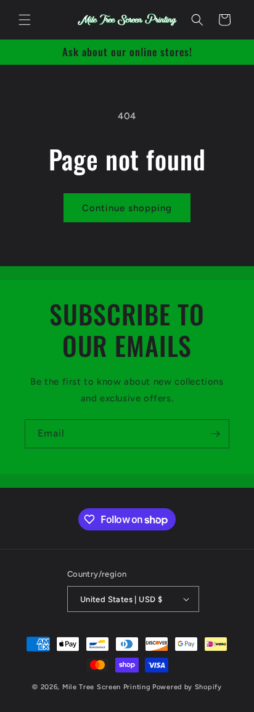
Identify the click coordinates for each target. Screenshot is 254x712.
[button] (24, 19)
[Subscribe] (215, 433)
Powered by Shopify (187, 687)
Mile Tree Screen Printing (106, 687)
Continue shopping (127, 208)
